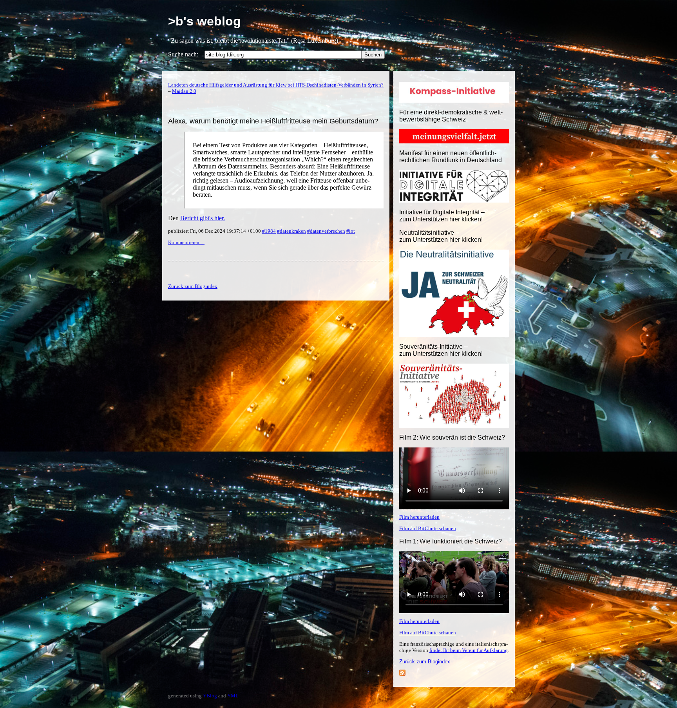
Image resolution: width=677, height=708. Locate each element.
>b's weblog (204, 21)
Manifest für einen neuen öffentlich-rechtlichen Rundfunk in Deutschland (450, 156)
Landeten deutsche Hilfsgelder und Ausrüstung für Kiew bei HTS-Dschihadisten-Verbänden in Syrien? (276, 85)
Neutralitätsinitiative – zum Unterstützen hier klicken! (441, 236)
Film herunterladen (419, 517)
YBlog (210, 696)
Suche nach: (183, 54)
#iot (350, 231)
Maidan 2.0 (184, 91)
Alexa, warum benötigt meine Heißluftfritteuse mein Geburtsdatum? (273, 121)
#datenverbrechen (326, 231)
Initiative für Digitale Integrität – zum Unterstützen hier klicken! (442, 216)
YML (233, 696)
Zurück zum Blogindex (424, 662)
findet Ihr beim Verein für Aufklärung (468, 650)
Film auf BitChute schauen (427, 528)
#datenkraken (291, 231)
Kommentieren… (186, 242)
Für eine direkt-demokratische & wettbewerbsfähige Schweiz (451, 116)
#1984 (269, 231)
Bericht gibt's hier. (202, 218)
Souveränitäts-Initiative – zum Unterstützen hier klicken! (441, 350)
